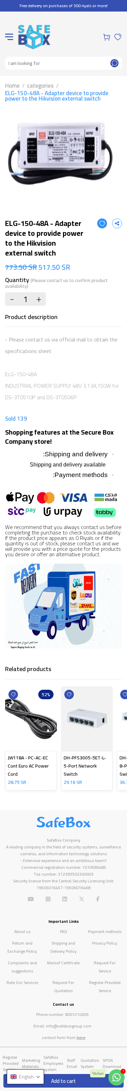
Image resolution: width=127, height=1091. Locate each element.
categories (40, 85)
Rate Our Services (22, 982)
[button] (25, 1077)
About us (22, 931)
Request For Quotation (63, 987)
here (81, 1037)
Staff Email (72, 1063)
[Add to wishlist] (102, 223)
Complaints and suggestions (22, 967)
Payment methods (105, 931)
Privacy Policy (104, 943)
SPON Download (112, 1063)
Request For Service (104, 967)
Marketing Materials (31, 1063)
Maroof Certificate (63, 963)
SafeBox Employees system (53, 1063)
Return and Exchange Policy (22, 947)
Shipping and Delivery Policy (63, 947)
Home (12, 85)
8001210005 (77, 1014)
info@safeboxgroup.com (68, 1026)
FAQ (63, 931)
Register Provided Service (105, 987)
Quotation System (90, 1063)
